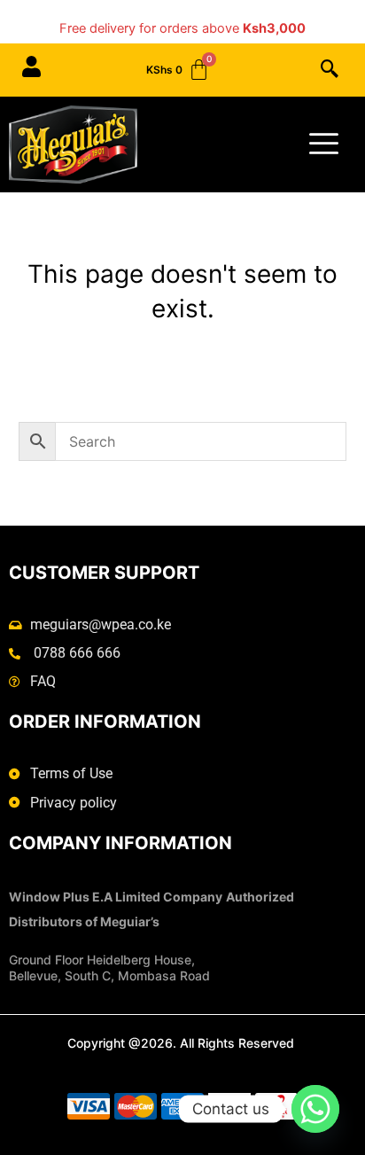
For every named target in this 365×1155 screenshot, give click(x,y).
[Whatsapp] (315, 1109)
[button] (329, 70)
